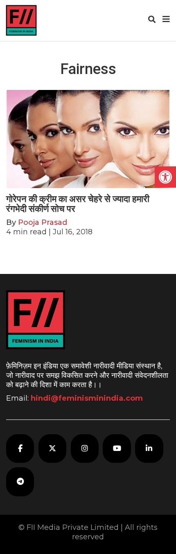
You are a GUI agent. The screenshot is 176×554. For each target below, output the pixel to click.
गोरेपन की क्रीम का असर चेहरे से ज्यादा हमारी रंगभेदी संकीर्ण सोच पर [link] (77, 204)
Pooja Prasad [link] (42, 222)
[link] (165, 177)
